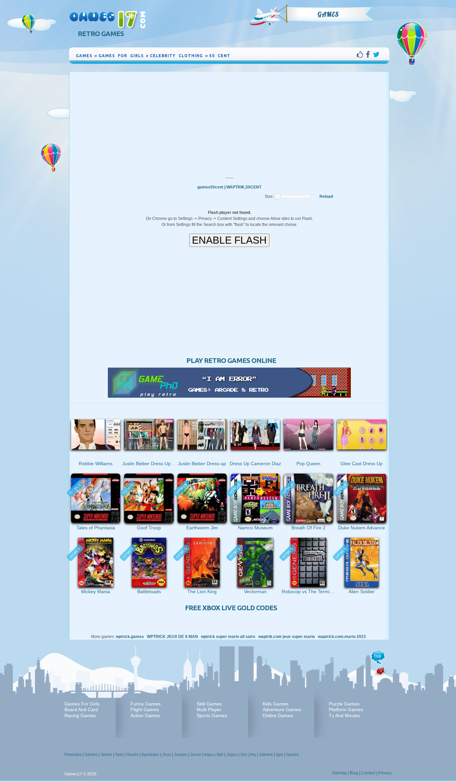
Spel (119, 754)
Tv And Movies (344, 715)
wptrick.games (130, 636)
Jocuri (195, 754)
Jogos (231, 754)
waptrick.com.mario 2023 (342, 636)
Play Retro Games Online (231, 360)
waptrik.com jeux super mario (286, 636)
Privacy (385, 773)
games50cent (210, 187)
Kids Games (275, 703)
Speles (292, 754)
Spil (219, 754)
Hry (253, 754)
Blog (354, 773)
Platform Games (346, 709)
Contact (368, 773)
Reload (326, 196)
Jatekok (266, 754)
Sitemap (339, 773)
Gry (243, 754)
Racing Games (80, 715)
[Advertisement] (229, 122)
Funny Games (146, 703)
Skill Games (209, 703)
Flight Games (145, 709)
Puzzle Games (344, 703)
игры (208, 754)
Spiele (106, 754)
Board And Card (81, 709)
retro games (101, 33)
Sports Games (212, 715)
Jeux (166, 754)
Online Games (278, 715)
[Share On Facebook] (369, 54)
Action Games (145, 715)
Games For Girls (81, 703)
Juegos (180, 754)
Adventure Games (282, 709)
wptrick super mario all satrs (228, 636)
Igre (279, 754)
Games (328, 14)
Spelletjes (150, 754)
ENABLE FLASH (229, 240)
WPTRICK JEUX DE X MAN (172, 636)
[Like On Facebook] (361, 54)
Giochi (132, 754)
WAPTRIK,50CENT (243, 187)
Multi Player (209, 709)
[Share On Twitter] (376, 54)
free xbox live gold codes (231, 608)
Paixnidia (72, 754)
